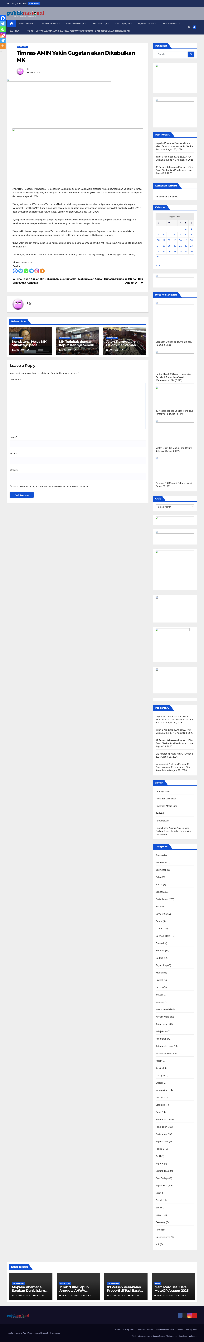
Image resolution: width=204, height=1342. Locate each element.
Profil (158, 1156)
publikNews (26, 23)
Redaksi (160, 813)
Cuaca (159, 921)
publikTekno (146, 23)
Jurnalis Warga (163, 1017)
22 (186, 246)
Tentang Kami (162, 821)
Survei (159, 1215)
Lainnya (15, 31)
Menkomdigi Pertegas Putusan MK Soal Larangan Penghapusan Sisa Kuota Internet (173, 767)
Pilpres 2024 (22, 47)
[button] (189, 27)
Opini (158, 1112)
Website (14, 470)
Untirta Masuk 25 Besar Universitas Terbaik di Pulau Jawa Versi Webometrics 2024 (173, 377)
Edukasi (160, 943)
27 (175, 251)
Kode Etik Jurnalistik (166, 798)
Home (117, 1330)
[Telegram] (31, 271)
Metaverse (161, 1097)
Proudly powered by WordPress (20, 1333)
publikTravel (170, 23)
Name (13, 437)
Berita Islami (162, 899)
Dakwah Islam (163, 936)
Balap (159, 877)
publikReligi (100, 23)
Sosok (159, 1207)
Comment (15, 379)
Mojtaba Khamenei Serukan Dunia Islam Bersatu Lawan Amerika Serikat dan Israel (174, 146)
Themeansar (55, 1333)
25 (164, 251)
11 (164, 240)
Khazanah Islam (164, 1053)
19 (169, 246)
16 (191, 240)
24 (158, 251)
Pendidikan (161, 1127)
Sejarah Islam (163, 1171)
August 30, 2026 (22, 1296)
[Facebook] (15, 271)
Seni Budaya (162, 1178)
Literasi (159, 1083)
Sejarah (159, 1163)
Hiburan (160, 973)
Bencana (160, 892)
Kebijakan (161, 1031)
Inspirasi (160, 1002)
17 (158, 246)
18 (164, 246)
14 (180, 240)
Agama (159, 855)
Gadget (159, 958)
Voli (157, 1244)
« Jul (158, 265)
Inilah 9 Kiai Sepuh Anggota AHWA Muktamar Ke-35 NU (75, 1290)
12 (169, 240)
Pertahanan (161, 1134)
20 (175, 246)
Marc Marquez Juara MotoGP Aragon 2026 (171, 1289)
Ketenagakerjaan (164, 1046)
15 (186, 240)
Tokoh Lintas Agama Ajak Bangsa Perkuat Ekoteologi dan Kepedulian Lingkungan (78, 31)
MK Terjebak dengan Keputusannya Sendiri (76, 343)
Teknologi (160, 1222)
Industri (159, 995)
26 (169, 251)
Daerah (159, 928)
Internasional (162, 1009)
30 (191, 251)
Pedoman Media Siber (167, 806)
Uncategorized (163, 1237)
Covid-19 (160, 914)
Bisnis (159, 906)
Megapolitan (162, 1090)
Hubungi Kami (163, 791)
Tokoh (159, 1230)
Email (13, 453)
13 (175, 240)
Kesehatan (161, 1039)
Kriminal (160, 1068)
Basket (159, 884)
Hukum (159, 987)
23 (191, 246)
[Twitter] (20, 271)
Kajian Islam (162, 1024)
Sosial (159, 1200)
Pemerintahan (163, 1119)
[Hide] (1, 51)
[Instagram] (36, 271)
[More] (42, 271)
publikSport (123, 23)
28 (180, 251)
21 (180, 246)
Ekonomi (160, 950)
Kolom (159, 1061)
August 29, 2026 (117, 1296)
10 (158, 240)
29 (186, 251)
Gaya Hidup (162, 965)
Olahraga (160, 1105)
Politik (159, 1149)
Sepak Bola (161, 1185)
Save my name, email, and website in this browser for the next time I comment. (51, 486)
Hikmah (159, 980)
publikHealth (50, 23)
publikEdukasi (75, 23)
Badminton (161, 870)
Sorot (158, 1193)
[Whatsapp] (26, 271)
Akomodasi (161, 862)
